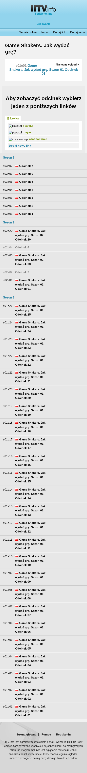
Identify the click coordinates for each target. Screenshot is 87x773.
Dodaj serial (77, 32)
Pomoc (44, 32)
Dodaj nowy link (20, 145)
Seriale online (43, 13)
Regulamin (63, 734)
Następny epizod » (67, 64)
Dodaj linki (59, 32)
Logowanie (43, 23)
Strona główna (26, 734)
